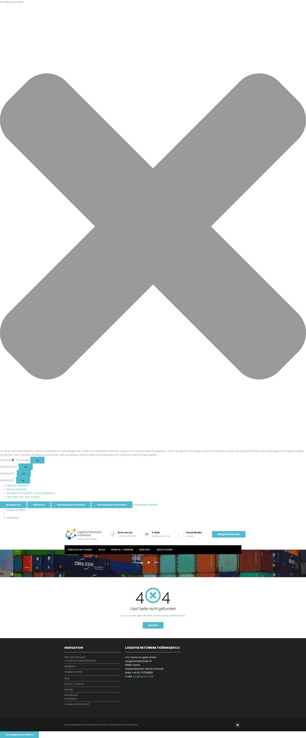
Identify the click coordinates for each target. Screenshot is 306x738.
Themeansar (131, 724)
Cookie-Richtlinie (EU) (77, 704)
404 (156, 562)
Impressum (12, 517)
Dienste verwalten (16, 489)
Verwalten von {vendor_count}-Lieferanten (30, 493)
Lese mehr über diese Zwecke (22, 497)
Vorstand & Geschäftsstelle (80, 660)
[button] (153, 226)
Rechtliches (165, 549)
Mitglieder (70, 666)
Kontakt (145, 549)
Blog (102, 549)
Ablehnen (39, 504)
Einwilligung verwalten (19, 734)
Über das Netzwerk (80, 549)
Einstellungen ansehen (71, 504)
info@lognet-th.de (143, 676)
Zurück (153, 625)
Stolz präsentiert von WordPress (81, 724)
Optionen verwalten (17, 485)
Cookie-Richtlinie (15, 510)
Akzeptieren (13, 504)
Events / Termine (122, 549)
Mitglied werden (229, 534)
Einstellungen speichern (112, 504)
